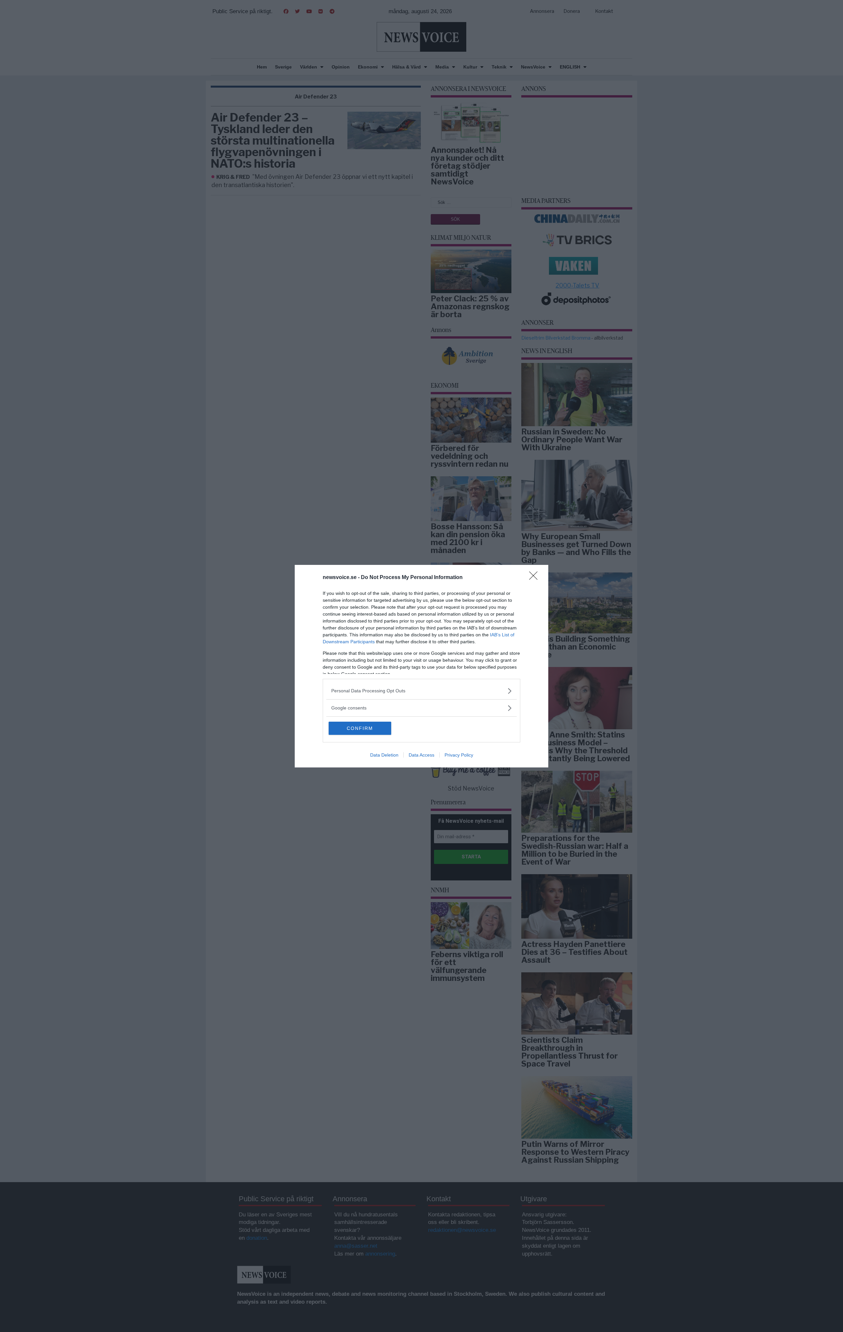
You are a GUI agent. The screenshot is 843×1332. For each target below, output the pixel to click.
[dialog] (421, 666)
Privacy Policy (459, 755)
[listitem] (421, 690)
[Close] (535, 577)
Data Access (421, 755)
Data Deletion (384, 755)
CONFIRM (360, 728)
